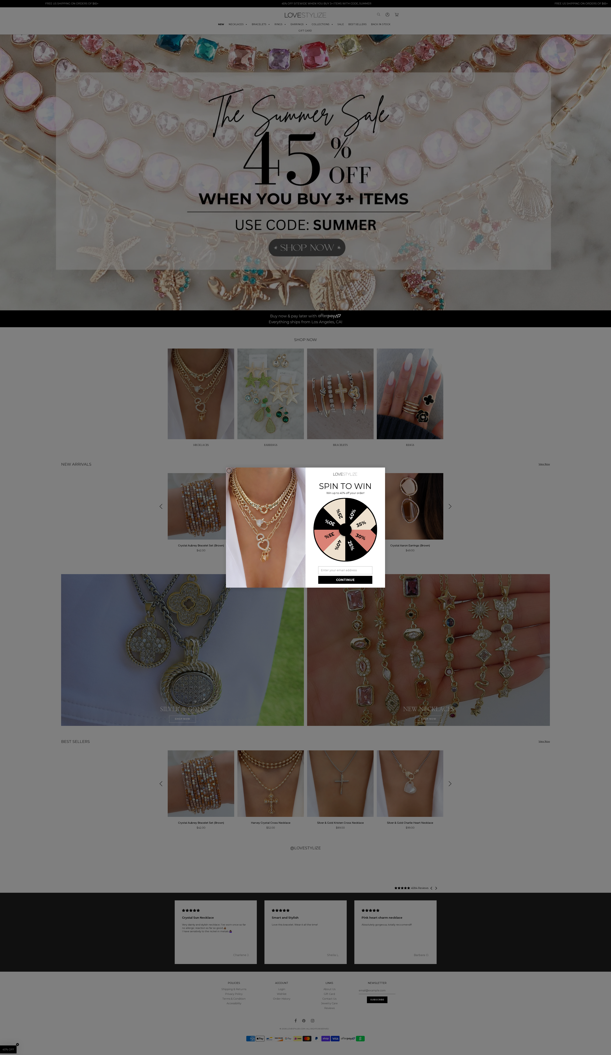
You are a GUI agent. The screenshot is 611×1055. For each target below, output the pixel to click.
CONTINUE (345, 580)
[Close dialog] (229, 470)
